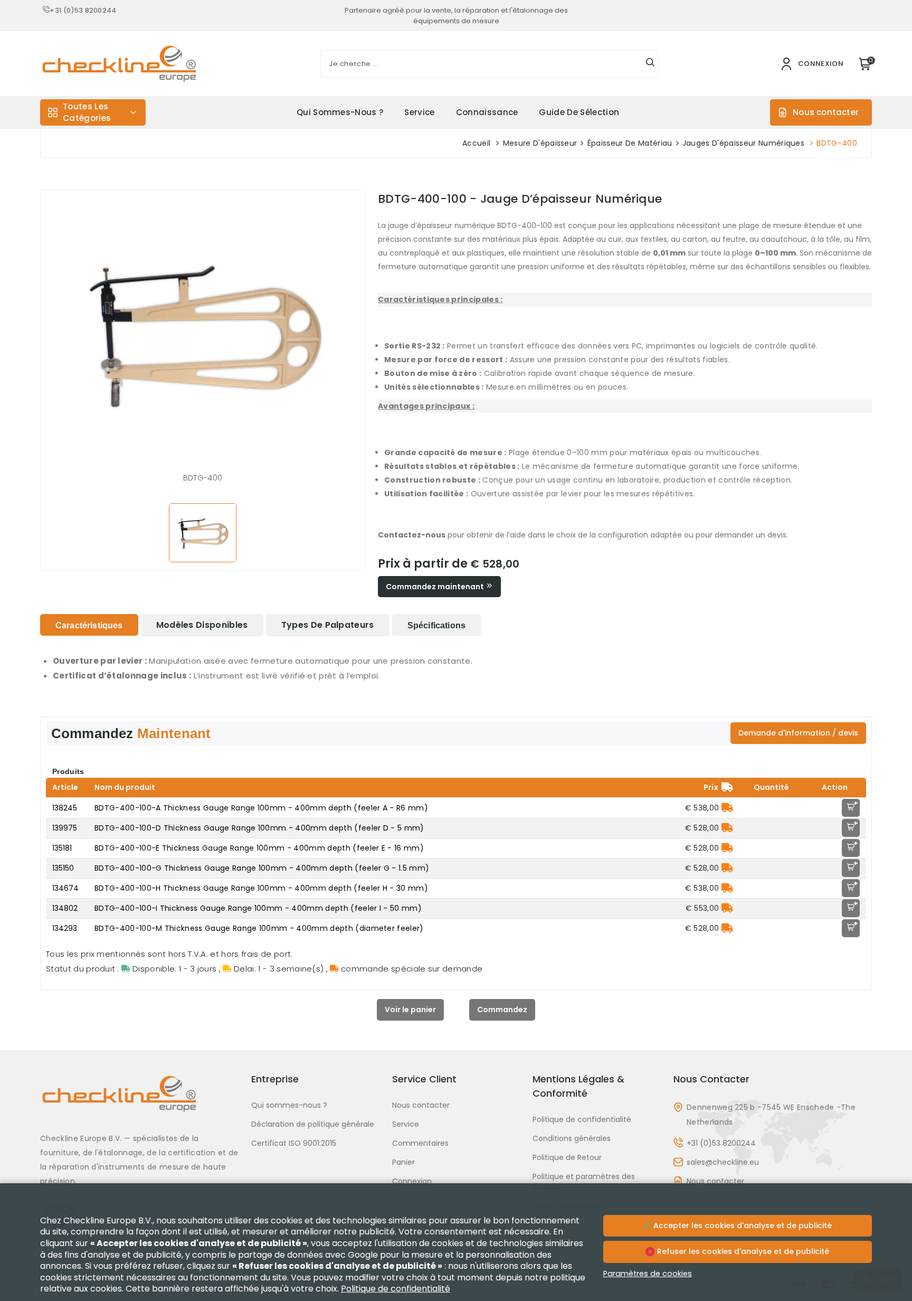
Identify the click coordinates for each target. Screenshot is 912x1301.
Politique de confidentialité (582, 1119)
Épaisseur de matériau (629, 143)
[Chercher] (650, 64)
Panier (403, 1162)
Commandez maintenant (436, 586)
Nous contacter (826, 112)
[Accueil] (139, 1102)
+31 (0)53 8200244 (83, 10)
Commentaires (420, 1143)
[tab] (89, 625)
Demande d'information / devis (798, 733)
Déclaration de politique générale (312, 1124)
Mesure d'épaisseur (540, 143)
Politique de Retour (567, 1157)
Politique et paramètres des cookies (584, 1181)
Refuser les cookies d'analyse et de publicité (742, 1251)
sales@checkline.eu (723, 1162)
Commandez (502, 1009)
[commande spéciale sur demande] (727, 808)
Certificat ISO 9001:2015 (293, 1143)
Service (419, 112)
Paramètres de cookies (647, 1273)
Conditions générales (572, 1138)
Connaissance (487, 112)
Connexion (412, 1181)
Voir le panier (410, 1009)
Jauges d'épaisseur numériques (743, 143)
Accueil (476, 143)
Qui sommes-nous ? (340, 112)
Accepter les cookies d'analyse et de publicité (741, 1225)
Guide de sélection (579, 112)
